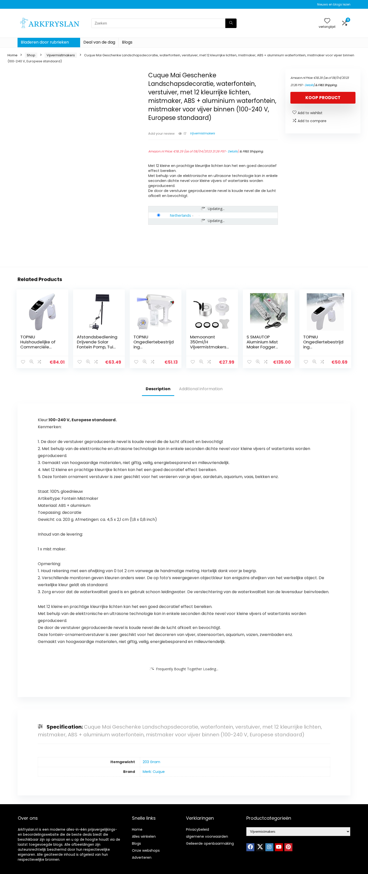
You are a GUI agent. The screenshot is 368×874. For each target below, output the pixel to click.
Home (13, 55)
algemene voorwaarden (207, 836)
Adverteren (141, 857)
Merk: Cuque (154, 771)
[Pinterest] (288, 847)
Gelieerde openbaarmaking (210, 843)
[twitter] (260, 847)
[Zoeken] (231, 23)
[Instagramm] (269, 847)
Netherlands (180, 215)
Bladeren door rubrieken (45, 42)
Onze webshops (146, 850)
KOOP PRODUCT (322, 98)
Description (158, 389)
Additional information (201, 389)
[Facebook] (250, 847)
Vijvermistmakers (61, 55)
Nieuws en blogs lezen (333, 4)
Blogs (127, 42)
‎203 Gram (151, 761)
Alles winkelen (144, 836)
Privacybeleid (197, 829)
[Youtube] (279, 847)
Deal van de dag (99, 42)
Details (233, 151)
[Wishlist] (327, 21)
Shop (31, 55)
